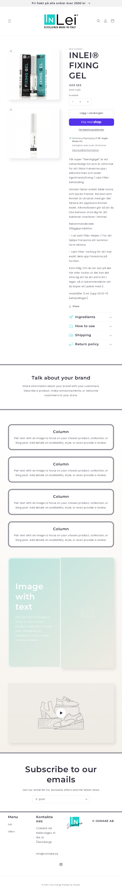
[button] (9, 20)
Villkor (11, 831)
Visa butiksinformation (85, 150)
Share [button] (76, 306)
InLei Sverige (55, 885)
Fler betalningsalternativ (91, 129)
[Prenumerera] (85, 799)
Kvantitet (73, 95)
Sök (10, 824)
